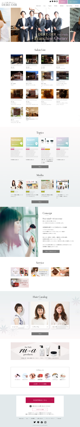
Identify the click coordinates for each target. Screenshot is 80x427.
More (40, 166)
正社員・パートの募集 (40, 384)
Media (55, 5)
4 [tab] (41, 43)
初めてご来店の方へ (74, 1)
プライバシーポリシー (50, 418)
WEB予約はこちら (40, 400)
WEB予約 (63, 1)
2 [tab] (38, 43)
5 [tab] (43, 43)
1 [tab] (36, 43)
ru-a (44, 5)
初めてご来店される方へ (51, 251)
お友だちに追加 (40, 409)
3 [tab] (40, 43)
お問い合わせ (40, 418)
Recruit (77, 5)
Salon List (38, 5)
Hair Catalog (69, 5)
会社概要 (32, 418)
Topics (49, 5)
